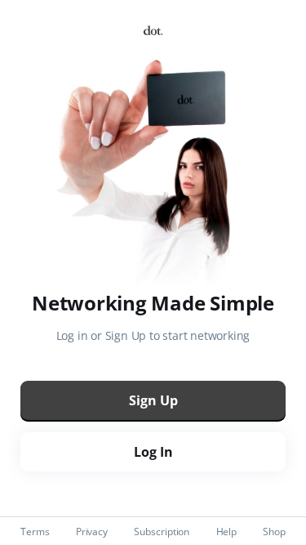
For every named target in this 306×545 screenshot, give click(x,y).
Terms (35, 531)
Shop (274, 531)
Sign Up (153, 400)
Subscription (161, 531)
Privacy (92, 531)
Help (226, 531)
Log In (153, 452)
